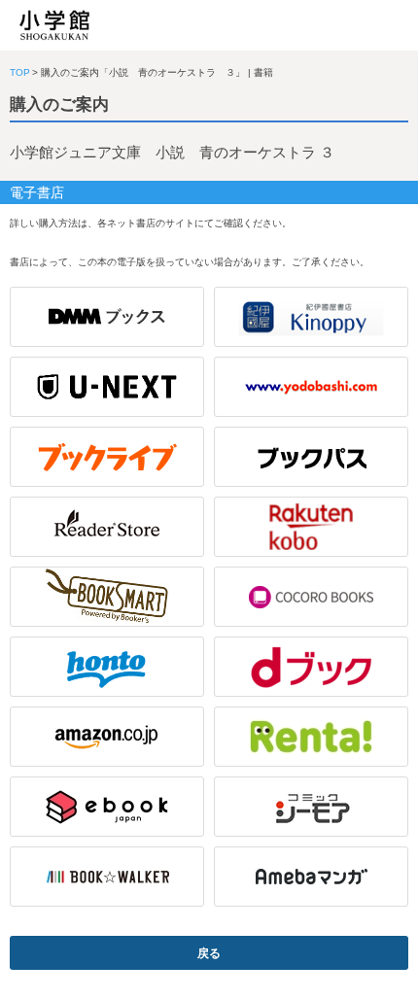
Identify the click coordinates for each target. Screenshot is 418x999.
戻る (209, 953)
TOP (20, 72)
